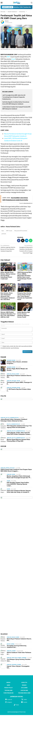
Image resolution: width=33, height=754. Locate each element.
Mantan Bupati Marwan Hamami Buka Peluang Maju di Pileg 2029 (18, 440)
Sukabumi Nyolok (14, 417)
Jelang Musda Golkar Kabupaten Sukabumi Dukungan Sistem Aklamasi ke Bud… (14, 420)
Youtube (25, 702)
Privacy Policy (8, 687)
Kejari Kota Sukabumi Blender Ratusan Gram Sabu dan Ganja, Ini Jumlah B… (19, 491)
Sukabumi (24, 657)
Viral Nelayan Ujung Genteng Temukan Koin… (18, 660)
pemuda (4, 233)
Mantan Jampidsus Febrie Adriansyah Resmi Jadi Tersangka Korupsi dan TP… (19, 476)
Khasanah (9, 360)
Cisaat (13, 59)
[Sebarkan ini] (19, 240)
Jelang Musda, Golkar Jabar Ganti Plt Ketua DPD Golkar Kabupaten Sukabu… (19, 433)
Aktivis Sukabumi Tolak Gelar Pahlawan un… (19, 653)
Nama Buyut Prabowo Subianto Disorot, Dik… (19, 376)
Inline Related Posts (28, 203)
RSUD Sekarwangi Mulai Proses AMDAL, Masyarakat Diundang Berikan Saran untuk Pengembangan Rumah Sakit (24, 276)
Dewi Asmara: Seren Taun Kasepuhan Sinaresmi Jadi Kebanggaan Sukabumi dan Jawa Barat (8, 296)
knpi (3, 230)
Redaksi (24, 685)
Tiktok (17, 705)
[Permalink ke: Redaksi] (2, 21)
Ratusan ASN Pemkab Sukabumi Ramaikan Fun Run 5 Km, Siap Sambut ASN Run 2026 (8, 314)
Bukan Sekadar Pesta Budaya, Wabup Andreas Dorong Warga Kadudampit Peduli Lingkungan (8, 275)
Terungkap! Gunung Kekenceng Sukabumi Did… (16, 646)
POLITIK (3, 396)
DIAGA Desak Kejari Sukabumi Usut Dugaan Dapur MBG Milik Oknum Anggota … (16, 470)
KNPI (8, 57)
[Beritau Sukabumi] (16, 2)
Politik (7, 417)
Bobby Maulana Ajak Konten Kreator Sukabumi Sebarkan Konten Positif (23, 314)
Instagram (9, 702)
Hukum (7, 467)
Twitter (25, 699)
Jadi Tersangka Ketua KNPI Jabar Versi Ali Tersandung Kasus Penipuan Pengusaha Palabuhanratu (13, 97)
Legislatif (12, 467)
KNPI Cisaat (9, 230)
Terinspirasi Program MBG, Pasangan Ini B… (19, 383)
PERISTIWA (14, 657)
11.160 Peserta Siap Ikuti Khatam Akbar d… (19, 390)
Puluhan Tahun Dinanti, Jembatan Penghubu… (17, 362)
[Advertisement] (16, 734)
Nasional (14, 380)
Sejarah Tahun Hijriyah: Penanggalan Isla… (18, 667)
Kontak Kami (24, 690)
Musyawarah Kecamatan (20, 230)
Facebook (9, 699)
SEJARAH (4, 634)
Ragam (13, 360)
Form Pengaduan (8, 693)
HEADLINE (9, 374)
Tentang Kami (8, 690)
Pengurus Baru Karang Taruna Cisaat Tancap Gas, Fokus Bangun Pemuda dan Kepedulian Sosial (24, 296)
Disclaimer (24, 687)
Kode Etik (24, 682)
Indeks (8, 682)
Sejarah (17, 374)
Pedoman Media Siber (24, 693)
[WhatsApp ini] (30, 240)
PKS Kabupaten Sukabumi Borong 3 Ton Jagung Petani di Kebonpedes (19, 426)
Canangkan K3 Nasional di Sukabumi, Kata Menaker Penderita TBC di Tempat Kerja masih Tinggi (25, 249)
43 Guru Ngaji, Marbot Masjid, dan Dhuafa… (17, 369)
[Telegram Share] (26, 240)
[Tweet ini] (22, 240)
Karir (8, 685)
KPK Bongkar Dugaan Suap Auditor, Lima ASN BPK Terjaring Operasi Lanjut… (18, 484)
